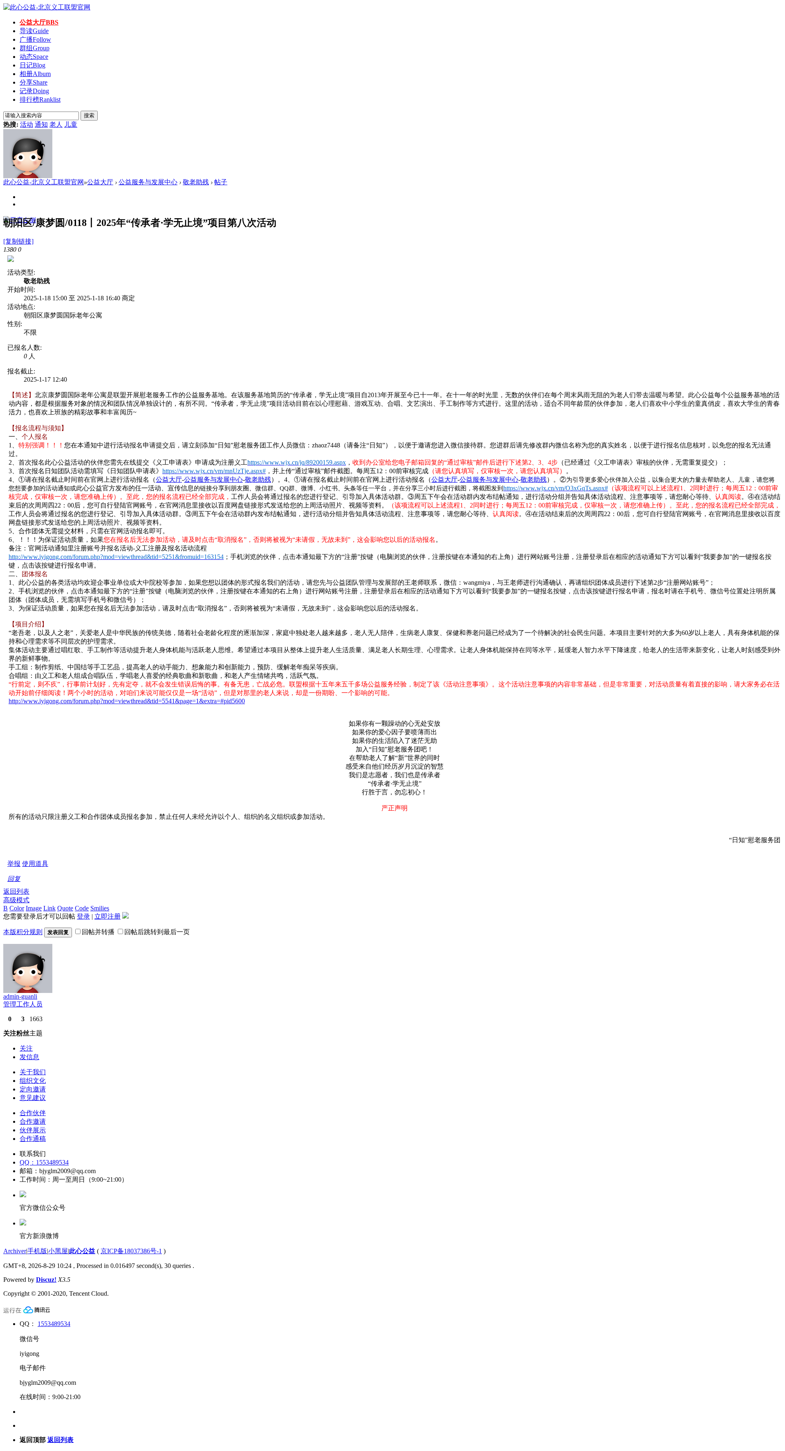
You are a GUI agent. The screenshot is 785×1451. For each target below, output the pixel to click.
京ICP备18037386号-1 (131, 1251)
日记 (32, 65)
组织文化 (33, 1080)
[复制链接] (18, 241)
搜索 (89, 115)
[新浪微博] (23, 1223)
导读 (34, 30)
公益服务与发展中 (210, 479)
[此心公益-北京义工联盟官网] (46, 7)
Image (34, 908)
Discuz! (46, 1279)
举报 (13, 863)
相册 (35, 73)
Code (82, 908)
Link (49, 908)
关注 (26, 1048)
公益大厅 (39, 22)
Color (16, 908)
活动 (26, 124)
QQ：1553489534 (44, 1162)
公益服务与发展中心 (148, 182)
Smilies (99, 908)
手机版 (37, 1251)
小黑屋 (58, 1251)
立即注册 (107, 916)
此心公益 (82, 1251)
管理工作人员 (23, 1004)
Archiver (14, 1251)
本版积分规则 (23, 931)
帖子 (220, 182)
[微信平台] (23, 1195)
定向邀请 (33, 1089)
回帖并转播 (98, 931)
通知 (41, 124)
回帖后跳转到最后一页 (157, 931)
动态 (34, 56)
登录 (83, 916)
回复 (13, 878)
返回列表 (16, 891)
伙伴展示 (33, 1130)
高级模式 (16, 900)
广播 (35, 39)
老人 (56, 124)
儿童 (70, 124)
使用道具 (35, 863)
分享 (33, 82)
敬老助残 (196, 182)
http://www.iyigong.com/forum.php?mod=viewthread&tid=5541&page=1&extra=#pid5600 (127, 701)
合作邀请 (33, 1121)
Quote (65, 908)
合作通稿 (33, 1138)
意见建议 (33, 1097)
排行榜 (40, 99)
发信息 (29, 1056)
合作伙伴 (33, 1112)
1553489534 (54, 1323)
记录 (34, 90)
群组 (34, 48)
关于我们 (33, 1072)
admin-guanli (20, 996)
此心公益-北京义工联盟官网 (43, 182)
